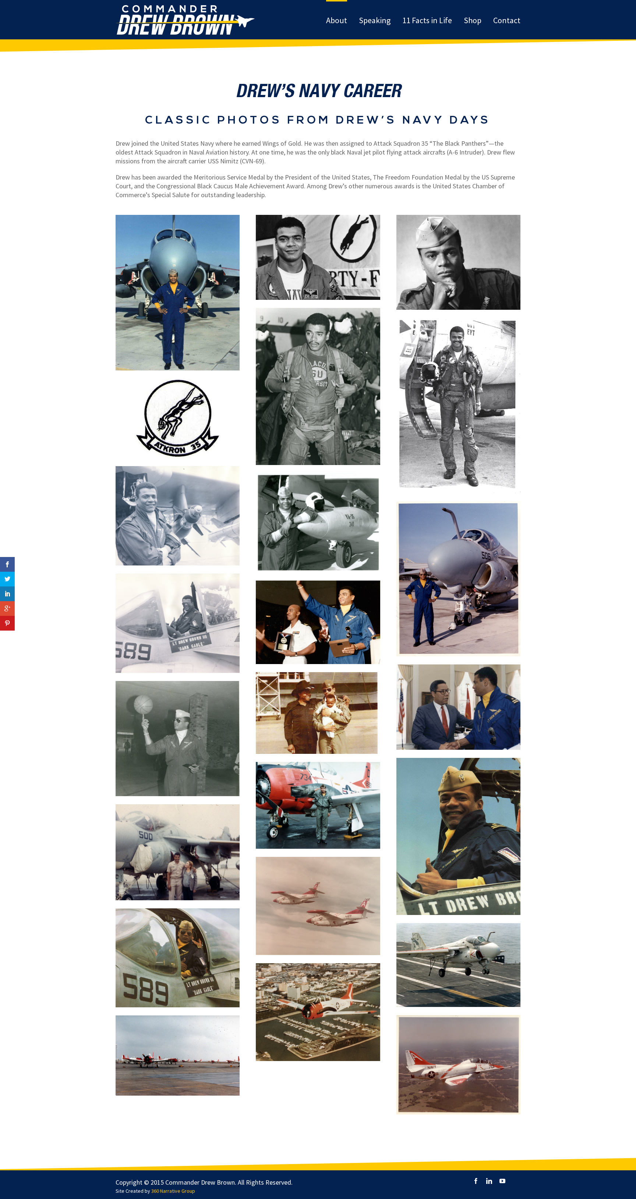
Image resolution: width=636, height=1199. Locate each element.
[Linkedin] (489, 1181)
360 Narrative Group (173, 1191)
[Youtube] (502, 1181)
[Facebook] (476, 1181)
